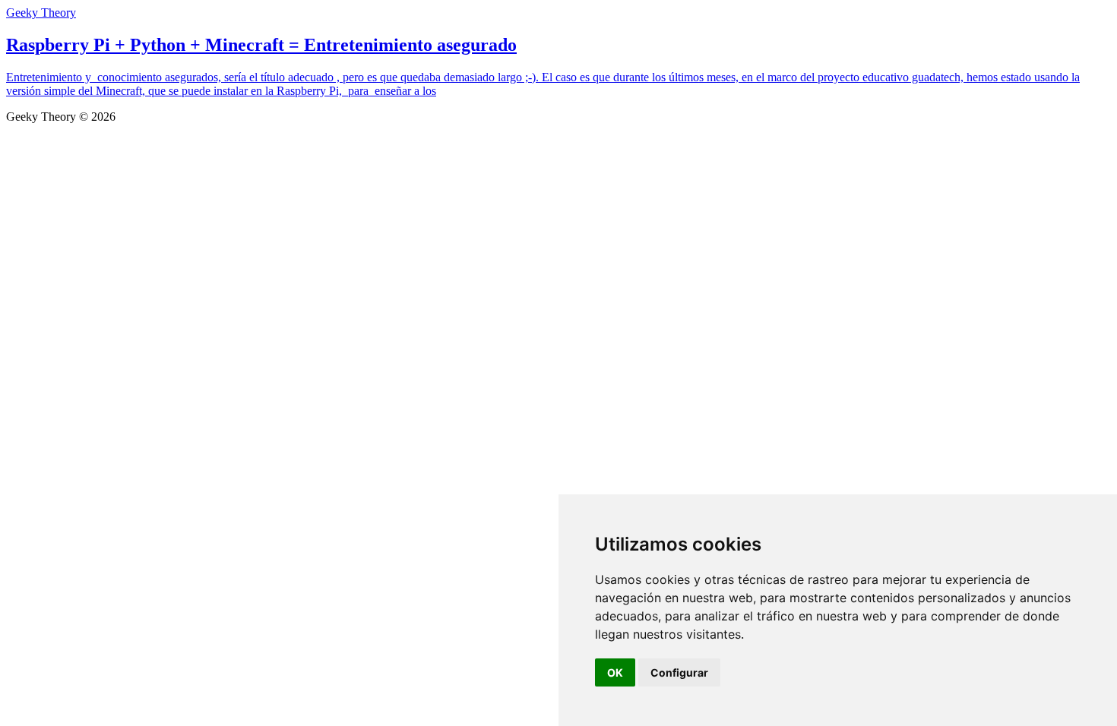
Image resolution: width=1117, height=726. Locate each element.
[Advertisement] (558, 237)
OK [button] (615, 672)
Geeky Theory (41, 12)
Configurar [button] (679, 672)
